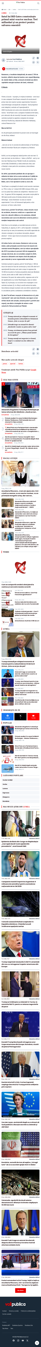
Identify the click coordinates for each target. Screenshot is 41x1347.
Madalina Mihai (34, 838)
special (12, 364)
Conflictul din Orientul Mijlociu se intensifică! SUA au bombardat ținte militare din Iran (27, 702)
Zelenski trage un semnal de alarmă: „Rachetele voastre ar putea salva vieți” (22, 325)
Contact (4, 1311)
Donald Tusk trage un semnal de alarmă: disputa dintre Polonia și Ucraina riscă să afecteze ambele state (18, 1242)
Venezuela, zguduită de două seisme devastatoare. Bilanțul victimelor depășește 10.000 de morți (20, 1202)
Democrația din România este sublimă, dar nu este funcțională (27, 603)
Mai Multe (20, 1290)
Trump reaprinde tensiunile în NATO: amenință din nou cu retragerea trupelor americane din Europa (20, 964)
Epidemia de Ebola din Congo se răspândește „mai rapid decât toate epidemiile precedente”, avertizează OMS (20, 843)
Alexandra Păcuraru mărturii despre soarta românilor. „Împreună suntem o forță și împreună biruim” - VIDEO (25, 504)
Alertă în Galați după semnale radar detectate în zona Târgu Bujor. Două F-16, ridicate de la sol (22, 448)
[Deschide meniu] (3, 3)
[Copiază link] (33, 58)
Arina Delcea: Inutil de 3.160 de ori (27, 621)
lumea (20, 364)
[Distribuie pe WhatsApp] (33, 62)
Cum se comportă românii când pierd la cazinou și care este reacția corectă (18, 585)
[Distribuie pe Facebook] (37, 58)
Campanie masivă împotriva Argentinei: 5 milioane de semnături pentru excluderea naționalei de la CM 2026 (19, 884)
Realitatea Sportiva (17, 1325)
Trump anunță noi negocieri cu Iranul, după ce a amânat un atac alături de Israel (22, 340)
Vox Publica (17, 59)
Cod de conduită (6, 1314)
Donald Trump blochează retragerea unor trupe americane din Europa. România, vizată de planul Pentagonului (20, 1044)
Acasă (4, 9)
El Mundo (5, 87)
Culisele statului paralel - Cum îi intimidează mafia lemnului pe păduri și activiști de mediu (26, 613)
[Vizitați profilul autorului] (3, 60)
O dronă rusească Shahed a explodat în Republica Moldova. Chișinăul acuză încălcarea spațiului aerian (18, 924)
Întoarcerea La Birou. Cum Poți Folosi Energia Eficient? (26, 594)
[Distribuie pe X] (37, 62)
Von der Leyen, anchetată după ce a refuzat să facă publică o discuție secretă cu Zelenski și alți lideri (20, 1124)
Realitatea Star (29, 1325)
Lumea (14, 9)
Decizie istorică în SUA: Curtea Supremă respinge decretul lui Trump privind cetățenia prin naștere (20, 1084)
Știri (9, 9)
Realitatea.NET (6, 1325)
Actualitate (5, 415)
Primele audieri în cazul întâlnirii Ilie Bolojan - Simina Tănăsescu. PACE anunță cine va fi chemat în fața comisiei (21, 420)
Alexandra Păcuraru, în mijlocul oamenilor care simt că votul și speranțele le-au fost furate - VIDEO (26, 515)
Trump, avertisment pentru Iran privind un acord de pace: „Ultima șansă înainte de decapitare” (22, 332)
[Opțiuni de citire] (37, 1343)
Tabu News (5, 1328)
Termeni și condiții (14, 1311)
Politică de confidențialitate (28, 1311)
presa (5, 364)
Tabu (11, 1328)
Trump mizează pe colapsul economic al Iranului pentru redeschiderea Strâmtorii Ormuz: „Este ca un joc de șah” (23, 318)
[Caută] (38, 3)
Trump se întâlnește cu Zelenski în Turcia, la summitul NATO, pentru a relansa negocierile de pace (20, 1004)
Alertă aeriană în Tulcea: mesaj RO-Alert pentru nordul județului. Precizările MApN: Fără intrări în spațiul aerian (22, 439)
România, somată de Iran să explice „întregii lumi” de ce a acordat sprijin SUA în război (20, 1163)
